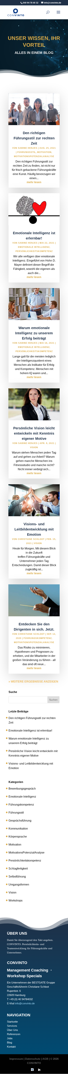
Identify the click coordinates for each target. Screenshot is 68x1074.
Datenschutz (32, 1058)
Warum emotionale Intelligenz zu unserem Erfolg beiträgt (34, 333)
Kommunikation (18, 828)
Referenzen (13, 1034)
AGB (45, 1058)
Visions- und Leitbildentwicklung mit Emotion (34, 529)
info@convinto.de (25, 1003)
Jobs (10, 1038)
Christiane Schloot (31, 539)
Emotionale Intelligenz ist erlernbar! (30, 730)
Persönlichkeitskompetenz (34, 251)
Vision (34, 447)
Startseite (12, 1021)
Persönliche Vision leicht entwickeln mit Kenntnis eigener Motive (34, 433)
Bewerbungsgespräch (22, 788)
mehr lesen (34, 182)
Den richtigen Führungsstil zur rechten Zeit (34, 138)
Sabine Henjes (27, 148)
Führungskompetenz (38, 638)
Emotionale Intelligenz (34, 247)
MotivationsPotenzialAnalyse (34, 156)
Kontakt (11, 1046)
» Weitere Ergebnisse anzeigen (33, 681)
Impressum (16, 1058)
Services (12, 1025)
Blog (9, 1042)
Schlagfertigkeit (18, 868)
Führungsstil (26, 152)
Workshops (15, 900)
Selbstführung (17, 876)
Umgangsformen (19, 884)
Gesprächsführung (20, 820)
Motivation (44, 152)
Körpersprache (18, 836)
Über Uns (12, 1029)
